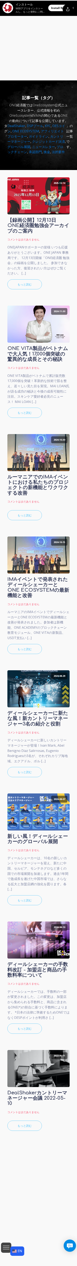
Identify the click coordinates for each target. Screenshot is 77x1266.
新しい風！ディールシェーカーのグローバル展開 (37, 839)
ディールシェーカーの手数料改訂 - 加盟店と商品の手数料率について (37, 970)
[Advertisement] (38, 40)
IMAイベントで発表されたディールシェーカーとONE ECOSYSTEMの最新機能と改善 (38, 587)
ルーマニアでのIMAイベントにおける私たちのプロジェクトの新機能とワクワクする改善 (38, 485)
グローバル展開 (18, 147)
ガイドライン (38, 136)
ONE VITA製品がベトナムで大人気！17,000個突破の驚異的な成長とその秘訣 (37, 354)
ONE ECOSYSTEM (25, 131)
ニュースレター (43, 147)
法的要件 (58, 152)
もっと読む (24, 284)
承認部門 (35, 152)
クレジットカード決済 (48, 141)
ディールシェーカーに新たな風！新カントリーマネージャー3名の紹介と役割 (37, 719)
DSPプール (35, 126)
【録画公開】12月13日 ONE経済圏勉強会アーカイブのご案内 (38, 226)
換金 (47, 152)
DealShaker (16, 126)
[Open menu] (6, 1247)
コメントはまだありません (23, 239)
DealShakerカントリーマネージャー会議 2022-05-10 (37, 1098)
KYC (48, 126)
